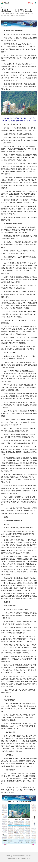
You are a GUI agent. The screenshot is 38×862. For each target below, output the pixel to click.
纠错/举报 (8, 856)
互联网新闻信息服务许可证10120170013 (22, 856)
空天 (2, 7)
